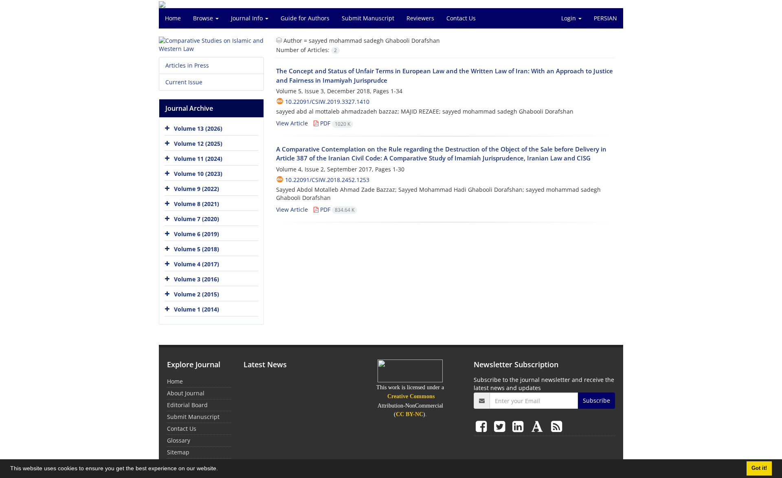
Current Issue (183, 82)
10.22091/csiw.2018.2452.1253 (327, 180)
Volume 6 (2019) (196, 234)
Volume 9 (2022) (196, 189)
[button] (221, 469)
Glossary (178, 440)
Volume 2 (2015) (196, 294)
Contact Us (461, 18)
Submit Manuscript (368, 18)
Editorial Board (187, 405)
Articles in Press (187, 65)
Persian (605, 18)
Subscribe (596, 400)
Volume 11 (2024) (198, 158)
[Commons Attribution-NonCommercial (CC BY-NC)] (410, 371)
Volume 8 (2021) (196, 204)
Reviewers (420, 18)
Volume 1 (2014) (196, 309)
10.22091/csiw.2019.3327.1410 (327, 101)
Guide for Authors (305, 18)
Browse (204, 18)
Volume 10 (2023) (198, 174)
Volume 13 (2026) (198, 128)
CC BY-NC (409, 414)
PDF (334, 123)
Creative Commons (411, 396)
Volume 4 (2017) (196, 264)
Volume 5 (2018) (196, 249)
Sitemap (178, 452)
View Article (292, 123)
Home (173, 18)
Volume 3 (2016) (196, 279)
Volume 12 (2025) (198, 143)
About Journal (185, 393)
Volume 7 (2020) (196, 219)
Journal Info (247, 18)
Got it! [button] (759, 468)
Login (569, 18)
